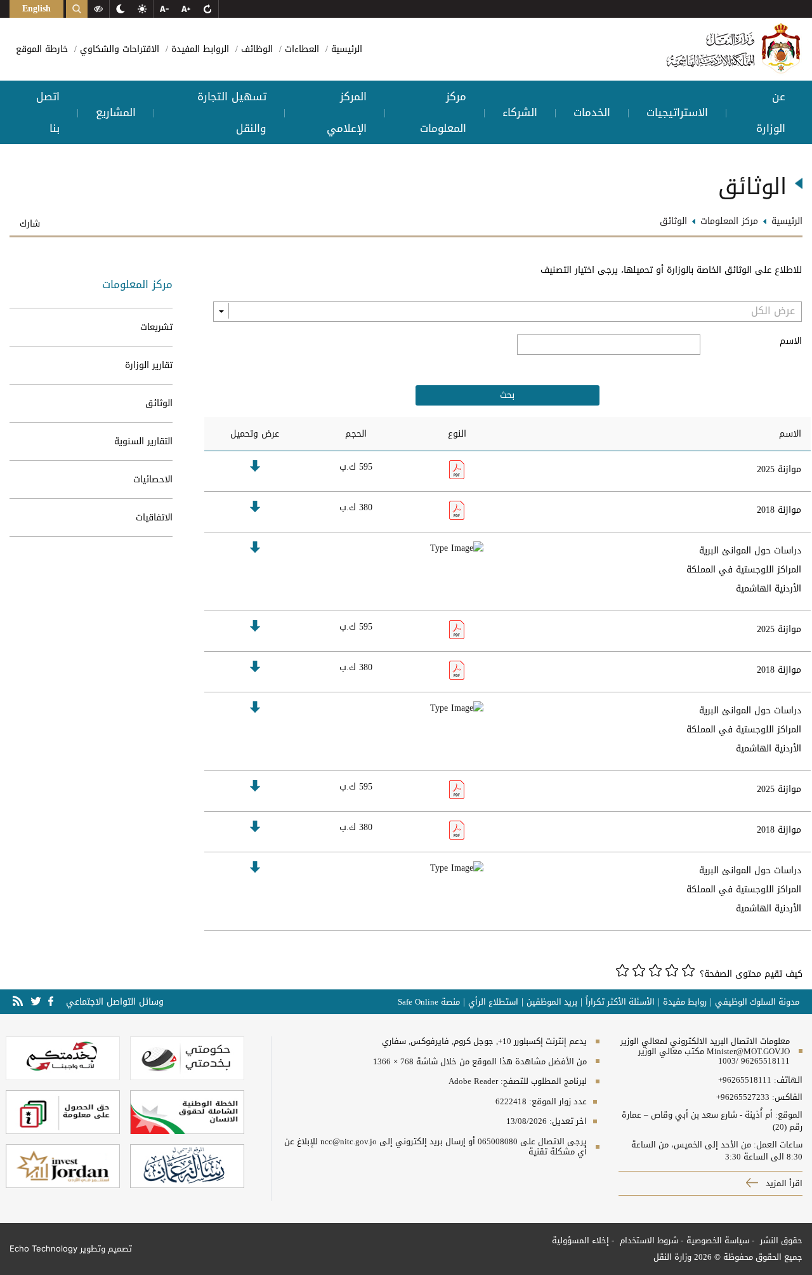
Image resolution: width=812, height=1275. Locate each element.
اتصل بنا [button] (48, 112)
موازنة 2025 (779, 469)
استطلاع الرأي (493, 1002)
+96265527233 (742, 1097)
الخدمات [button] (591, 112)
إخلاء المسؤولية (580, 1240)
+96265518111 (744, 1080)
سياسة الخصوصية (717, 1240)
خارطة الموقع (42, 49)
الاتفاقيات (154, 517)
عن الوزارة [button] (770, 112)
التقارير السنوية (143, 441)
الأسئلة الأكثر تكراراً (620, 1002)
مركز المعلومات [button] (443, 112)
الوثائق (159, 403)
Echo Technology (43, 1248)
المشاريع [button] (116, 112)
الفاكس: (787, 1097)
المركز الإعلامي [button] (347, 112)
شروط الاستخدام (647, 1240)
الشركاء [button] (519, 112)
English (36, 8)
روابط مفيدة (685, 1002)
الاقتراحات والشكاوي (118, 49)
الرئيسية (345, 49)
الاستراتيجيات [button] (677, 112)
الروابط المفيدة (198, 49)
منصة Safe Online (429, 1002)
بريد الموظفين (552, 1002)
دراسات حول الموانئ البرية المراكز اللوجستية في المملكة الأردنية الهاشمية (743, 569)
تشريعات (156, 327)
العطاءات (300, 49)
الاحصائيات (153, 479)
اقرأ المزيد (782, 1183)
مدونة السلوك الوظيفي (757, 1002)
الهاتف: (786, 1080)
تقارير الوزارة (149, 365)
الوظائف (255, 49)
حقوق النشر (779, 1240)
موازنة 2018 (779, 510)
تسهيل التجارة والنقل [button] (231, 112)
